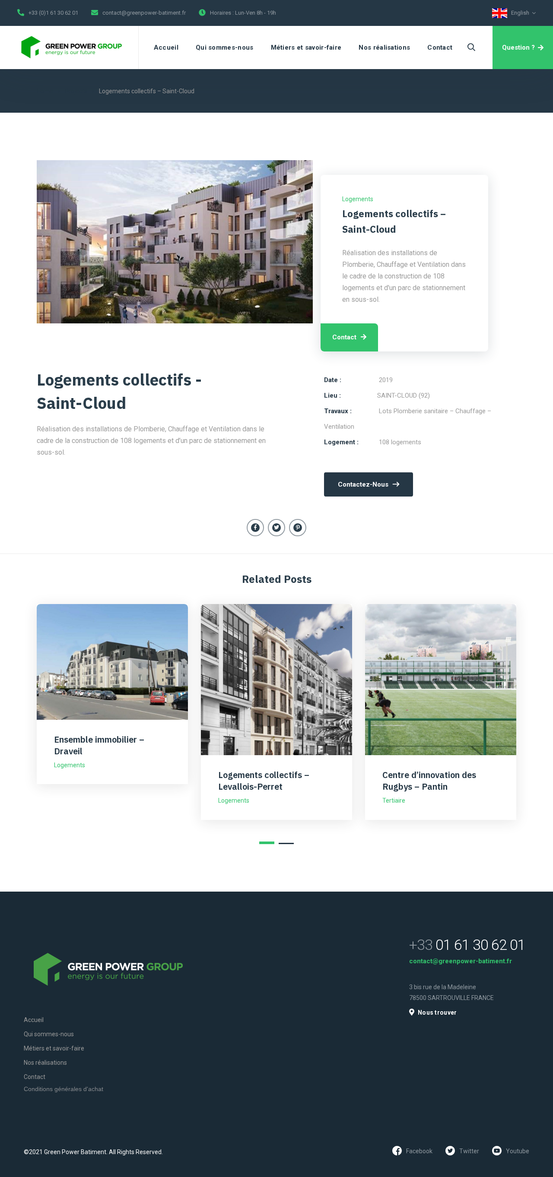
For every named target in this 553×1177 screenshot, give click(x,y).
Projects (76, 91)
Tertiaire (393, 800)
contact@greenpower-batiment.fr (144, 12)
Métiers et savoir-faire (306, 47)
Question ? (518, 47)
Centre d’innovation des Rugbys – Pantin (429, 780)
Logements (357, 199)
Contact (439, 47)
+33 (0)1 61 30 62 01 (53, 12)
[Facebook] (255, 527)
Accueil (166, 47)
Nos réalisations (384, 47)
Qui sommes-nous (225, 47)
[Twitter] (276, 527)
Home (45, 91)
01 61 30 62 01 (467, 944)
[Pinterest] (297, 527)
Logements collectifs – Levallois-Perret (263, 780)
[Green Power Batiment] (71, 47)
